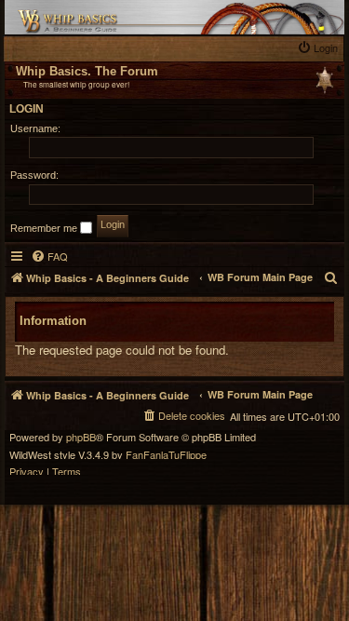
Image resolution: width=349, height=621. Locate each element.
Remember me (45, 228)
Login (26, 109)
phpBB (81, 437)
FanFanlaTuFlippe (166, 455)
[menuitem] (319, 48)
